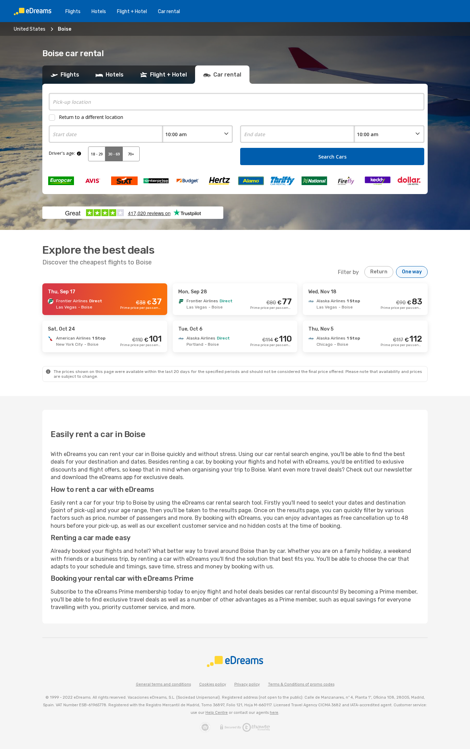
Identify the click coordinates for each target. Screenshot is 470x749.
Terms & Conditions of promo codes (301, 684)
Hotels (99, 11)
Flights (73, 11)
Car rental (169, 11)
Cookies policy (212, 684)
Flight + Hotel (132, 11)
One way (412, 272)
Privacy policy (247, 684)
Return (378, 272)
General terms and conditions (163, 684)
